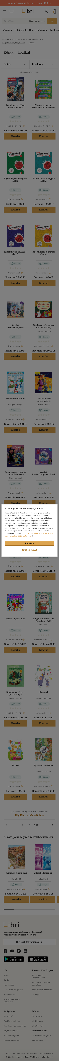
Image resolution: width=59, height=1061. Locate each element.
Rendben (29, 543)
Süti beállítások (29, 550)
